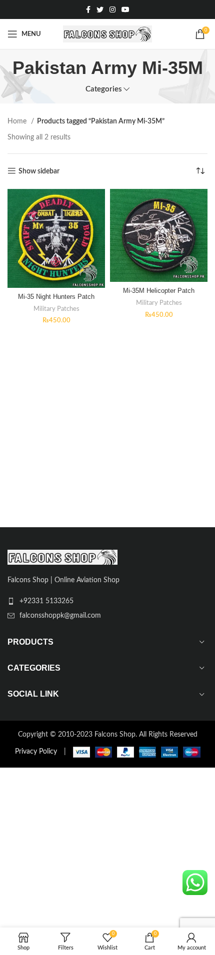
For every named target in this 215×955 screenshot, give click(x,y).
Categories (104, 89)
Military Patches (57, 309)
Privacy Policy (36, 751)
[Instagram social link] (112, 9)
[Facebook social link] (88, 9)
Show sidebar (39, 171)
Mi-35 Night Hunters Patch (56, 296)
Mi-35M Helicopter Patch (158, 290)
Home (18, 121)
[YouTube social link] (125, 9)
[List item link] (108, 601)
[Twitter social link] (100, 9)
